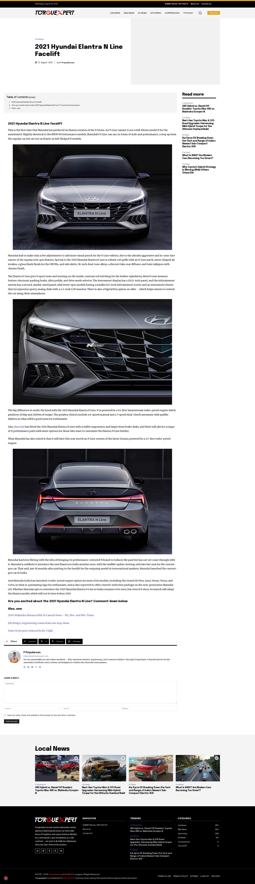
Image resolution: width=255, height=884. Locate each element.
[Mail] (32, 666)
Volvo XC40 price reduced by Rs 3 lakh (30, 630)
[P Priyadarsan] (14, 659)
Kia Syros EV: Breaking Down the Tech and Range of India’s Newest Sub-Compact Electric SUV (149, 790)
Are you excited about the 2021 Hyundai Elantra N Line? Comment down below (46, 105)
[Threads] (40, 666)
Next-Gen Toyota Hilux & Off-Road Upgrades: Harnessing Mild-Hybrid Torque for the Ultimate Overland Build (103, 790)
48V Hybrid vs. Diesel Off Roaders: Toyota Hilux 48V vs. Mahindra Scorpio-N (198, 109)
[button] (200, 13)
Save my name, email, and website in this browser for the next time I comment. (41, 715)
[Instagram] (25, 666)
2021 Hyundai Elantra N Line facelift (26, 102)
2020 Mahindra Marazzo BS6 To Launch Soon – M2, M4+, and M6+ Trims (51, 615)
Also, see (16, 108)
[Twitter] (55, 851)
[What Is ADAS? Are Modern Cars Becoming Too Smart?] (198, 768)
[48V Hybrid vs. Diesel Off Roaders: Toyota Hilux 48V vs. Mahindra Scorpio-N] (57, 768)
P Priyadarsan (67, 62)
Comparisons (187, 103)
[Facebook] (49, 851)
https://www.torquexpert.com (36, 656)
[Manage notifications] (6, 878)
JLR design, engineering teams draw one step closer (38, 623)
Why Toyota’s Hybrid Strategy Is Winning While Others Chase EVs (199, 170)
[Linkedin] (28, 666)
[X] (36, 666)
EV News (185, 135)
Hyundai (19, 426)
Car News (39, 39)
